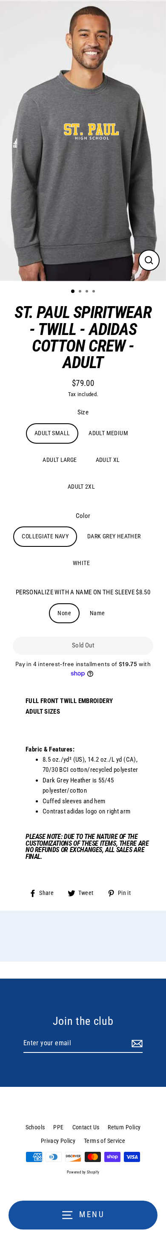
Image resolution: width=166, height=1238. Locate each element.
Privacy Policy (58, 1140)
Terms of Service (104, 1140)
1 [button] (73, 292)
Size (83, 412)
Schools (35, 1127)
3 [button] (88, 292)
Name (97, 613)
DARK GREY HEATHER (114, 536)
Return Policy (124, 1127)
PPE (58, 1127)
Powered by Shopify (83, 1172)
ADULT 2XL (81, 486)
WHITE (81, 563)
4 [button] (94, 292)
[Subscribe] (136, 1043)
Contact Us (86, 1127)
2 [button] (81, 292)
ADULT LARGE (60, 459)
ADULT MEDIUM (108, 433)
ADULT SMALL (52, 433)
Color (83, 516)
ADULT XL (108, 459)
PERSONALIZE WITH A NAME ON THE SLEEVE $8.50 (83, 592)
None (64, 613)
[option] (83, 140)
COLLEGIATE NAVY (45, 536)
